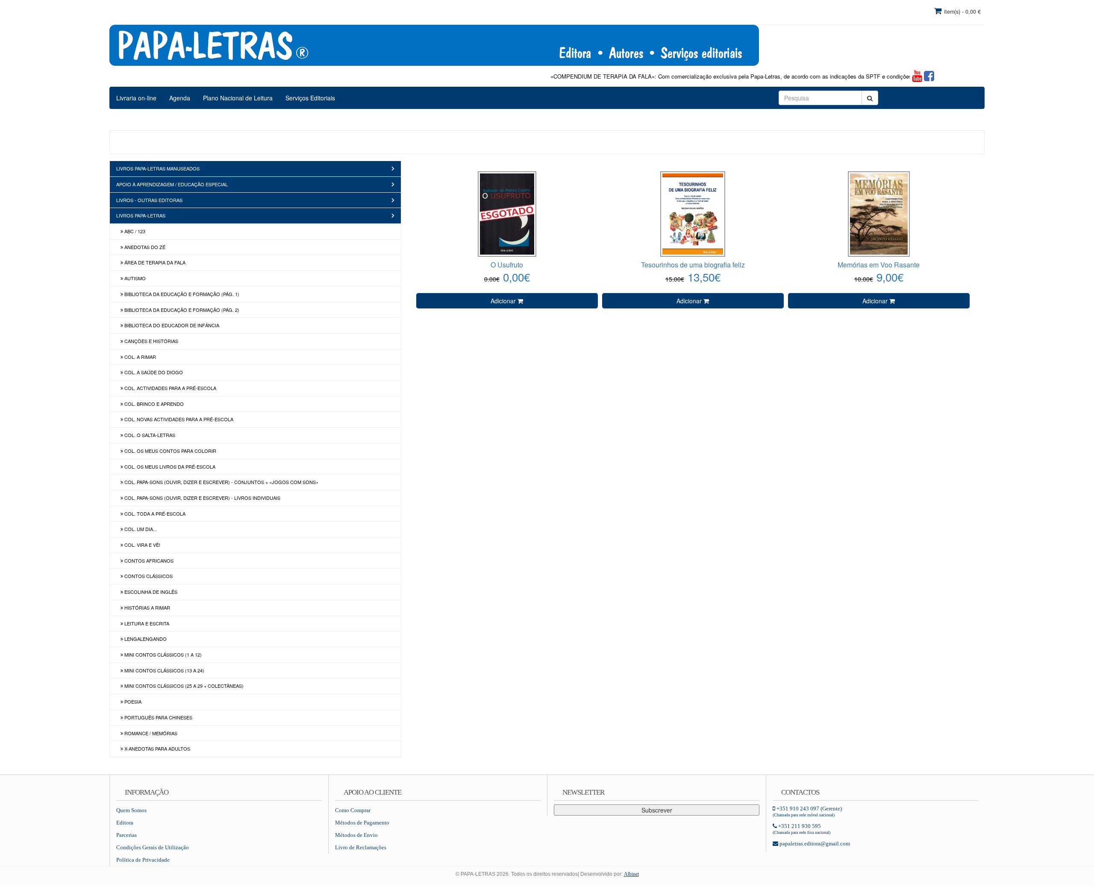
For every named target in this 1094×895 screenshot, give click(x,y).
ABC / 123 (134, 231)
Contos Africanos (148, 560)
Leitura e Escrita (146, 623)
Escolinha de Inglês (150, 591)
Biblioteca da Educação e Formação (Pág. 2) (181, 309)
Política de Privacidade (143, 860)
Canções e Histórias (150, 340)
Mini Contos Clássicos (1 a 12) (162, 654)
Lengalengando (145, 638)
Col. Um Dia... (140, 528)
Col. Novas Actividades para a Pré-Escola (178, 419)
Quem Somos (131, 810)
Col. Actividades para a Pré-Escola (169, 387)
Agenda (179, 98)
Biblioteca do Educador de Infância (171, 325)
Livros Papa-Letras (140, 215)
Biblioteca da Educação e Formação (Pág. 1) (181, 294)
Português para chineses (157, 717)
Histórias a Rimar (146, 607)
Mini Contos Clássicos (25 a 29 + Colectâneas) (183, 685)
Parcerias (126, 835)
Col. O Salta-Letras (149, 434)
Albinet (631, 874)
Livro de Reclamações (360, 847)
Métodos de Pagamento (362, 822)
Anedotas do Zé (144, 247)
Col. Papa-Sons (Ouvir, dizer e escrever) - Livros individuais (201, 497)
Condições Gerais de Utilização (152, 847)
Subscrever (656, 810)
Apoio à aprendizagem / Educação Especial (172, 184)
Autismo (134, 278)
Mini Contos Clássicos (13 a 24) (163, 670)
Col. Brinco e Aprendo (153, 403)
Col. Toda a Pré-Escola (154, 513)
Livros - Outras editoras (149, 200)
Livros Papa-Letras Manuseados (158, 168)
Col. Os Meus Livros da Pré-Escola (169, 466)
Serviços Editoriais (310, 98)
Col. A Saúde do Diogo (153, 372)
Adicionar (504, 300)
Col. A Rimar (139, 356)
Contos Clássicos (148, 575)
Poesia (132, 701)
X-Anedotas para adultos (156, 748)
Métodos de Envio (356, 835)
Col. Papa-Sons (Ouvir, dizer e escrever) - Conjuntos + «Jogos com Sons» (220, 481)
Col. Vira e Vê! (141, 544)
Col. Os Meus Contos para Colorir (169, 450)
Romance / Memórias (150, 733)
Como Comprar (353, 810)
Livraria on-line (136, 98)
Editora (124, 822)
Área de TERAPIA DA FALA (154, 262)
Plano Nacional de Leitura (238, 98)
